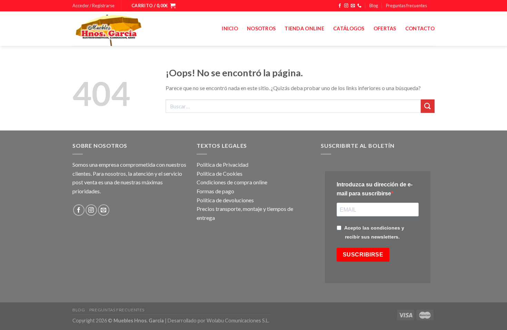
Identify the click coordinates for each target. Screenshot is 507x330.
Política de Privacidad (222, 164)
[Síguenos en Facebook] (340, 5)
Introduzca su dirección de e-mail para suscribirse (374, 189)
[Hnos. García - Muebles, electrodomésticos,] (124, 28)
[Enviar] (428, 106)
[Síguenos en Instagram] (346, 5)
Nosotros (261, 28)
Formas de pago (215, 191)
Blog (373, 5)
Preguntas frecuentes (406, 5)
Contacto (420, 28)
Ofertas (385, 28)
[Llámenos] (359, 5)
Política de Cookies (219, 173)
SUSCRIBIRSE (363, 255)
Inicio (230, 28)
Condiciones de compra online (232, 182)
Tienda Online (304, 28)
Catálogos (349, 28)
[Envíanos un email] (353, 5)
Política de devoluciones (225, 200)
